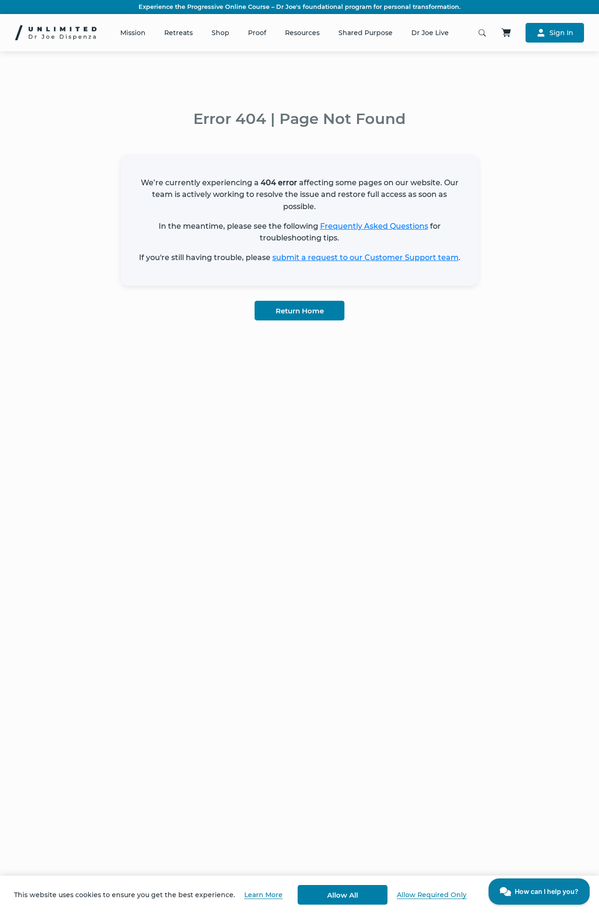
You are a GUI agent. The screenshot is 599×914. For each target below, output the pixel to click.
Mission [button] (133, 33)
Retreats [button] (178, 33)
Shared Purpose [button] (365, 33)
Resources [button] (302, 33)
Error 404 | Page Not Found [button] (299, 118)
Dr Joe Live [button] (430, 33)
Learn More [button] (263, 895)
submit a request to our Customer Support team (365, 257)
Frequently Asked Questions (374, 226)
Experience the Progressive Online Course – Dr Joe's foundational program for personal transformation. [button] (299, 7)
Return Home (300, 310)
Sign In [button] (561, 33)
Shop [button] (220, 33)
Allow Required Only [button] (432, 895)
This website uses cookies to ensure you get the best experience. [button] (124, 895)
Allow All (342, 895)
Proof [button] (257, 33)
